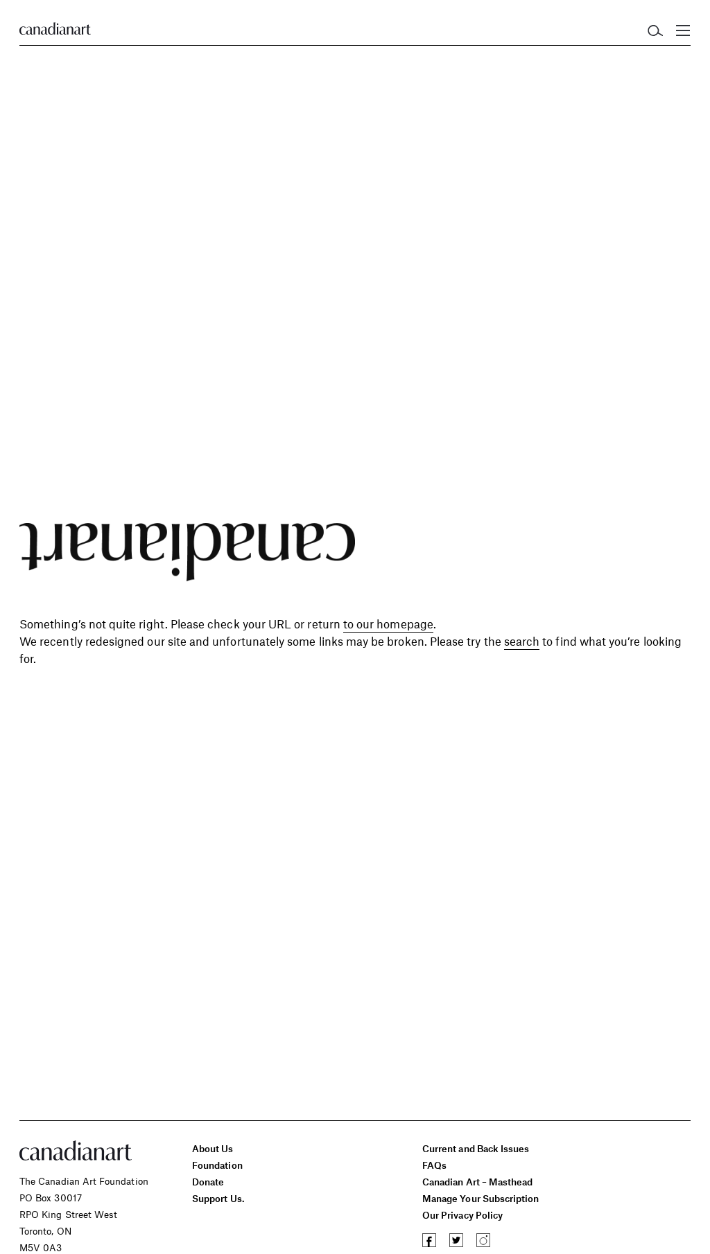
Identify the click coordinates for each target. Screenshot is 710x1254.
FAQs (434, 1165)
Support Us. (218, 1198)
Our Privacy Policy (462, 1215)
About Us (213, 1148)
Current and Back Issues (475, 1148)
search (521, 641)
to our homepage (388, 623)
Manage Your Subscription (480, 1198)
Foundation (217, 1165)
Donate (208, 1181)
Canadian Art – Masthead (477, 1181)
